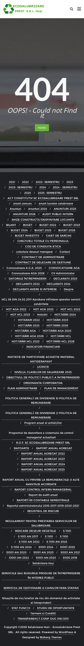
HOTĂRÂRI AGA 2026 (29, 336)
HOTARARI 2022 (29, 319)
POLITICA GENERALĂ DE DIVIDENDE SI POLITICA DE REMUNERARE (41, 400)
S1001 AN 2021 (70, 552)
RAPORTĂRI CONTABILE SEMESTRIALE (43, 500)
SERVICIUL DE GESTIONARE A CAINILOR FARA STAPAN (41, 588)
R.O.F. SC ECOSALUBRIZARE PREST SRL (43, 442)
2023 (69, 182)
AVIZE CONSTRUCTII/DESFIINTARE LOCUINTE (43, 219)
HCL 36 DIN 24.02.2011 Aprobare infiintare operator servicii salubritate (41, 302)
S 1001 (67, 530)
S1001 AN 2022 (19, 557)
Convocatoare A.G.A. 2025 (24, 267)
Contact (65, 251)
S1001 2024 (46, 547)
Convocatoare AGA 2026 (28, 273)
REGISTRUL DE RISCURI (43, 511)
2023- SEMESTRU (20, 187)
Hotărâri (42, 314)
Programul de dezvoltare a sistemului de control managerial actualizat (41, 435)
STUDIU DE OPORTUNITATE (55, 608)
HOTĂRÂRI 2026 (57, 325)
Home (42, 128)
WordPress (66, 632)
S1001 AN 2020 (16, 552)
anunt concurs (22, 203)
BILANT (11, 225)
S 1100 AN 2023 (56, 541)
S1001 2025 (67, 547)
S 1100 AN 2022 (29, 541)
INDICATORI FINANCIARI (43, 346)
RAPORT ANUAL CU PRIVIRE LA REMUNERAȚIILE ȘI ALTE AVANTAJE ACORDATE (41, 482)
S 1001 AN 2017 (28, 536)
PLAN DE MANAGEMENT (61, 388)
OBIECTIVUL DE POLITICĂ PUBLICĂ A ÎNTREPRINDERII (43, 377)
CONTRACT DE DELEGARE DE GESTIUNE (43, 262)
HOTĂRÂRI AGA (25, 330)
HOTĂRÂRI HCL (61, 336)
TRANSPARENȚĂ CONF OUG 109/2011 (43, 618)
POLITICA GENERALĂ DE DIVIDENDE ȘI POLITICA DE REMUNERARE (41, 415)
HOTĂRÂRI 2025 (29, 325)
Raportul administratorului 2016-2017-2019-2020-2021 (43, 505)
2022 (25, 182)
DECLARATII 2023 (65, 278)
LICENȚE (43, 366)
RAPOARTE (21, 448)
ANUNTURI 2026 (24, 214)
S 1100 (49, 536)
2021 (12, 182)
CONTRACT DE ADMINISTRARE (43, 257)
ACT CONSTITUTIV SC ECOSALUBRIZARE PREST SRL (43, 198)
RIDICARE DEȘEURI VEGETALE (35, 530)
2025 (27, 192)
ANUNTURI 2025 (65, 208)
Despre (68, 289)
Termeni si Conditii (43, 613)
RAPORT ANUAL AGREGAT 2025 (43, 469)
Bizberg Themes (51, 637)
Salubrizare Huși (43, 563)
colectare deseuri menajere (34, 251)
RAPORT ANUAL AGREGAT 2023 (43, 458)
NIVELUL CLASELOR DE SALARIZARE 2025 (43, 372)
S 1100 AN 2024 (21, 547)
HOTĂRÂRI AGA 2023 (57, 330)
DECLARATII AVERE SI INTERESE (35, 289)
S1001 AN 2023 (46, 557)
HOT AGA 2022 (16, 309)
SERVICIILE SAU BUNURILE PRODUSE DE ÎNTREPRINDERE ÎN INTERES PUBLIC (41, 575)
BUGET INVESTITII (27, 235)
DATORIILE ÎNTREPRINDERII (27, 278)
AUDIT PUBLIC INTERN (57, 214)
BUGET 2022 (47, 225)
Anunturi (15, 208)
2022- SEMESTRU (48, 182)
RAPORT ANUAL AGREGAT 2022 (43, 453)
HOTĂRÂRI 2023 (57, 319)
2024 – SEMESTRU (65, 187)
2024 (42, 187)
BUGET (27, 225)
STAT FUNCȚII (21, 608)
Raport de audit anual (43, 494)
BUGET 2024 (19, 230)
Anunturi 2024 (37, 208)
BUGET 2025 (42, 230)
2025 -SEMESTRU (50, 192)
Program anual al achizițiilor (43, 422)
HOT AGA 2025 (43, 309)
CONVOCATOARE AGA (64, 267)
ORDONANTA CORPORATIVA (43, 382)
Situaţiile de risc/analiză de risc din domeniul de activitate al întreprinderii (41, 600)
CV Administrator (63, 273)
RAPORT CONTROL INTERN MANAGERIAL (43, 489)
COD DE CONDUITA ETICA (43, 246)
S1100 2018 (70, 557)
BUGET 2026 (66, 230)
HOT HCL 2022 (70, 309)
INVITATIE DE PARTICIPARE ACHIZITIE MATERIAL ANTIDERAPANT (41, 359)
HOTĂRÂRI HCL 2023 (26, 341)
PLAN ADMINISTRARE (22, 388)
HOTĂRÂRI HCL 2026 (60, 341)
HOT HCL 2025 (20, 314)
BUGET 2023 (71, 225)
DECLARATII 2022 (28, 283)
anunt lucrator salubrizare (56, 203)
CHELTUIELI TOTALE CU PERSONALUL (43, 240)
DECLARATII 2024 (58, 283)
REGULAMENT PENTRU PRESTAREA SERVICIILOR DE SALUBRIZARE (41, 523)
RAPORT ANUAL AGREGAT (54, 448)
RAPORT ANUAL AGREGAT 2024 (43, 464)
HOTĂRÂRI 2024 (65, 314)
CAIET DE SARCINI (58, 235)
